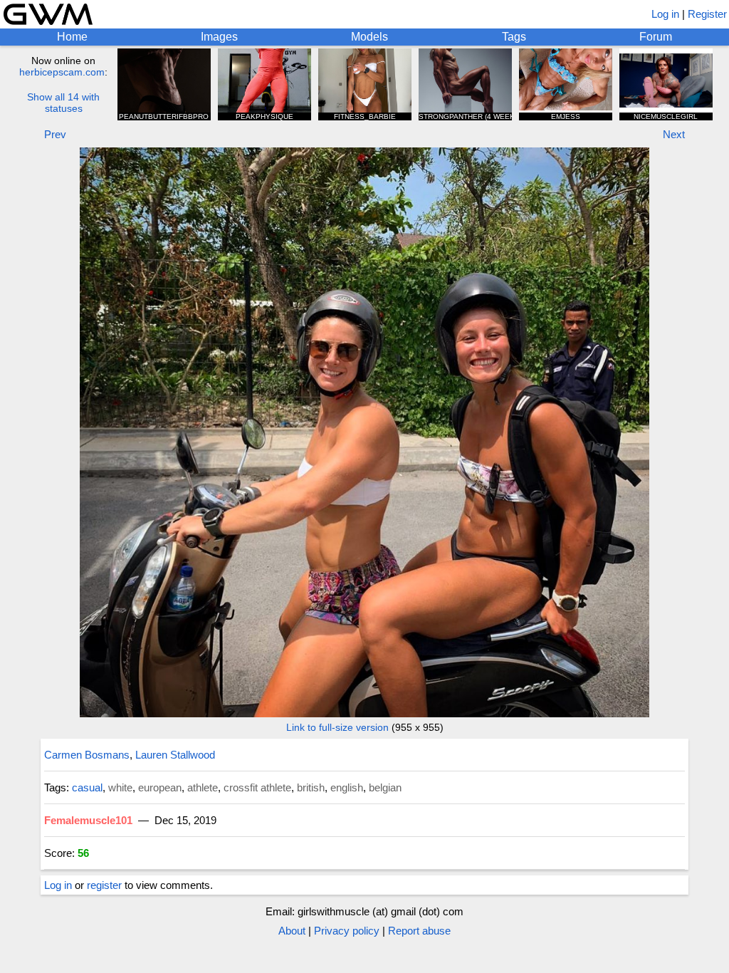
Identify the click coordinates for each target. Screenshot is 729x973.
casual (87, 787)
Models (369, 37)
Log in (665, 14)
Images (219, 37)
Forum (655, 37)
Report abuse (419, 931)
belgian (385, 787)
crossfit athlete (257, 787)
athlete (202, 787)
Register (707, 14)
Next (674, 134)
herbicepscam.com (62, 72)
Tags (514, 37)
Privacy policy (346, 931)
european (160, 787)
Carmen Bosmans (87, 755)
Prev (55, 134)
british (311, 787)
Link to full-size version (337, 727)
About (291, 931)
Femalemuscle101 (88, 820)
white (120, 787)
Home (72, 37)
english (346, 787)
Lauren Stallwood (175, 755)
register (104, 885)
